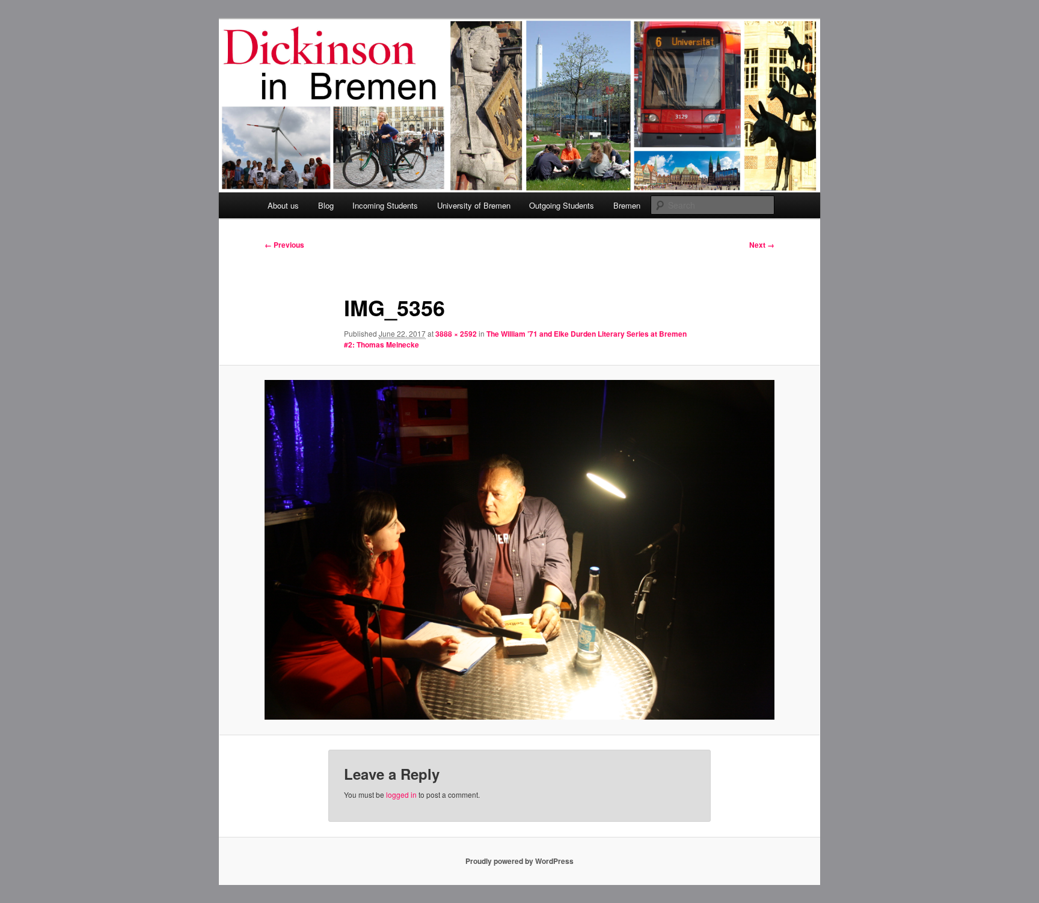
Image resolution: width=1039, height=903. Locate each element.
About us (283, 205)
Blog (326, 205)
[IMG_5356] (519, 550)
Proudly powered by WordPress (519, 861)
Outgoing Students (561, 205)
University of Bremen (473, 205)
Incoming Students (385, 205)
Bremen (626, 205)
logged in (401, 794)
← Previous (284, 244)
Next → (761, 244)
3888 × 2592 (456, 333)
